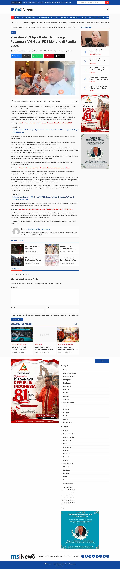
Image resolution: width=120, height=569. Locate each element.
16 (74, 498)
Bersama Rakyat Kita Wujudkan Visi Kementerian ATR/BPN (97, 52)
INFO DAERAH (54, 556)
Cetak (70, 51)
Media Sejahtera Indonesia (39, 229)
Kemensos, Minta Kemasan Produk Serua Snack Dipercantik (67, 349)
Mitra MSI (84, 17)
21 (70, 500)
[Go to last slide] (76, 324)
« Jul (62, 508)
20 (68, 500)
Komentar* (14, 287)
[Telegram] (104, 556)
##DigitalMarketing (107, 23)
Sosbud (65, 419)
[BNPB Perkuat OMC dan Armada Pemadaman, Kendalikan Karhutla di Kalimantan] (17, 249)
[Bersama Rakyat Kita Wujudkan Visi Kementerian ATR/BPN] (95, 39)
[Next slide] (78, 324)
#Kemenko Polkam (93, 23)
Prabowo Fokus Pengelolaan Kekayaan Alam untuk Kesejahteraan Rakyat (44, 168)
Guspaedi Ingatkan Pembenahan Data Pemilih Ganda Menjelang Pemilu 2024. (46, 209)
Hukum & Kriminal (43, 17)
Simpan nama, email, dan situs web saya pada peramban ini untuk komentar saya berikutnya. (45, 315)
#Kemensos (81, 23)
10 (62, 498)
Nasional (101, 17)
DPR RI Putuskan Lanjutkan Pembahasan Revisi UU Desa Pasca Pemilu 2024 (45, 123)
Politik (13, 32)
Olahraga (109, 17)
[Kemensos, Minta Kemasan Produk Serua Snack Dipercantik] (68, 334)
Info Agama (54, 17)
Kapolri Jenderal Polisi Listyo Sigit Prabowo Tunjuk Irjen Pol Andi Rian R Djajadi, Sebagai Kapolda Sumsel (45, 131)
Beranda (41, 556)
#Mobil (26, 23)
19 (66, 500)
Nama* (13, 307)
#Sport (33, 23)
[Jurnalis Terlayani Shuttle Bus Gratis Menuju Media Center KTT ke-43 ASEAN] (22, 334)
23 (74, 500)
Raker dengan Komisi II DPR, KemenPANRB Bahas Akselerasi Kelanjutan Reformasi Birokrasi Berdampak (43, 198)
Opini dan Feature (68, 403)
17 (62, 500)
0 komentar (60, 51)
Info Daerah (64, 17)
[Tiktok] (100, 556)
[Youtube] (93, 556)
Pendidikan (66, 412)
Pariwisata (66, 409)
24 (62, 503)
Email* (48, 307)
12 (66, 498)
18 (64, 500)
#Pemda (72, 23)
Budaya (17, 17)
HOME (47, 556)
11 (64, 498)
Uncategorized (68, 422)
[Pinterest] (107, 556)
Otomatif (66, 406)
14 (70, 498)
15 (72, 498)
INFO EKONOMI (65, 556)
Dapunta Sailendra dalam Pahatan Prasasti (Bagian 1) (98, 88)
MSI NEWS (92, 17)
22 (72, 500)
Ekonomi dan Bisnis (28, 17)
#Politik (39, 23)
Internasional (74, 17)
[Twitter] (97, 556)
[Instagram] (86, 556)
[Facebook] (82, 556)
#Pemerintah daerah (50, 23)
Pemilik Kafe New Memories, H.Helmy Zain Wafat (98, 61)
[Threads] (90, 556)
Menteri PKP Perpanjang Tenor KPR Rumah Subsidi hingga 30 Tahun (99, 79)
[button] (107, 2)
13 (68, 498)
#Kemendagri (63, 23)
